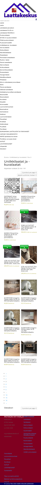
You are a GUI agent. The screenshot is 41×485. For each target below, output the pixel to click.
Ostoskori (3, 149)
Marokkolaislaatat (5, 52)
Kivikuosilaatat (4, 67)
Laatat (2, 23)
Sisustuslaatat (4, 97)
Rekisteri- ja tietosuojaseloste (13, 479)
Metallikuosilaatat (5, 77)
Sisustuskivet (4, 109)
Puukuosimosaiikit (6, 42)
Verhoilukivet (4, 112)
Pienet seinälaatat (5, 87)
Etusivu (6, 157)
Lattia (2, 25)
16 (6, 400)
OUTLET (2, 141)
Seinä (1, 84)
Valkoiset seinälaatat (6, 89)
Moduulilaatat (4, 50)
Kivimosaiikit (4, 104)
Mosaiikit (3, 102)
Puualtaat (3, 126)
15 (6, 398)
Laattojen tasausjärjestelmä (8, 134)
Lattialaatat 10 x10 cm (6, 30)
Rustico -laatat (4, 60)
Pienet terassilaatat (6, 62)
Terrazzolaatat (4, 72)
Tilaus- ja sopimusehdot (11, 476)
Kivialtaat (3, 121)
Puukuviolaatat (5, 35)
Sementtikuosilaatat (6, 70)
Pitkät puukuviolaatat (7, 40)
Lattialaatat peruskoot (7, 28)
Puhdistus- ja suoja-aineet (8, 139)
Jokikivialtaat (4, 124)
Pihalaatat (3, 80)
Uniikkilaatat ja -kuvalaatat (8, 45)
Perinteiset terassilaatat (7, 57)
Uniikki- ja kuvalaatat (30, 452)
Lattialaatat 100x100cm (7, 33)
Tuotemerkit (8, 470)
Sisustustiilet (4, 94)
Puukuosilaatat (28, 438)
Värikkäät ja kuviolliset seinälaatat (10, 92)
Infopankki (3, 146)
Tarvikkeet (3, 129)
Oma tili (6, 482)
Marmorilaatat (4, 65)
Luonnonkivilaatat (5, 117)
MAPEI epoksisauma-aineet (8, 136)
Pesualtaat (3, 119)
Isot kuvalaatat (4, 47)
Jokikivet (3, 114)
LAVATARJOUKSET (6, 144)
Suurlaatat (3, 99)
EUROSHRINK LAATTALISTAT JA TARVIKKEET (14, 131)
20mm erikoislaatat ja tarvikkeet (10, 82)
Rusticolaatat (28, 441)
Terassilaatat (4, 55)
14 (6, 395)
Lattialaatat (27, 419)
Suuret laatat (28, 431)
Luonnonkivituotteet (6, 107)
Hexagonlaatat (4, 75)
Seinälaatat (27, 422)
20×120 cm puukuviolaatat (8, 37)
